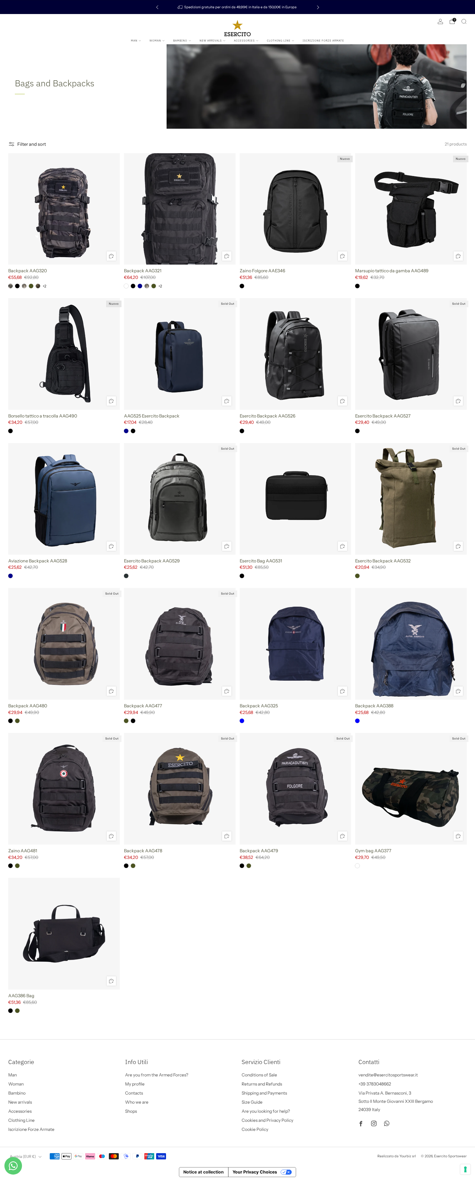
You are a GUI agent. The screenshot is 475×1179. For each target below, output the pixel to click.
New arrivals (211, 40)
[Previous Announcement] (157, 7)
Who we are (136, 1102)
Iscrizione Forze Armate (323, 40)
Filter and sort (31, 144)
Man (134, 40)
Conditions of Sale (259, 1075)
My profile (135, 1084)
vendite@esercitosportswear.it (388, 1075)
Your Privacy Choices (255, 1172)
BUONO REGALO (67, 1158)
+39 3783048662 (374, 1084)
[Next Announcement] (318, 7)
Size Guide (252, 1102)
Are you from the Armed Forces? (156, 1075)
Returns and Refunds (262, 1084)
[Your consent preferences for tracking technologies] (465, 1169)
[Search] (464, 21)
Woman (155, 40)
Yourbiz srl (407, 1156)
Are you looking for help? (266, 1111)
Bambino (180, 40)
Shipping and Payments (264, 1093)
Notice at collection (203, 1172)
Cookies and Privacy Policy (267, 1120)
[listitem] (237, 7)
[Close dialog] (122, 1066)
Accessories (244, 40)
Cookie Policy (255, 1129)
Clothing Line (279, 40)
